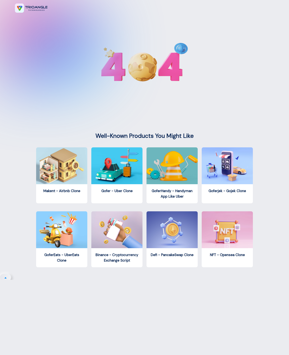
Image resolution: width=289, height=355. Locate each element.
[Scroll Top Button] (5, 277)
